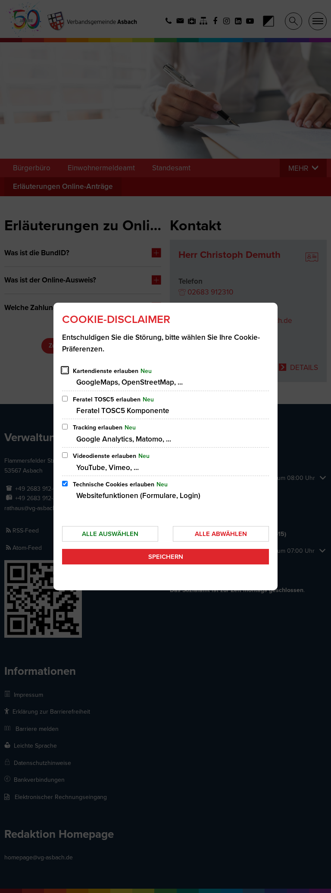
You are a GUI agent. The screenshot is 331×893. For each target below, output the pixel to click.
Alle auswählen (110, 534)
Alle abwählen (221, 534)
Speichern (165, 557)
